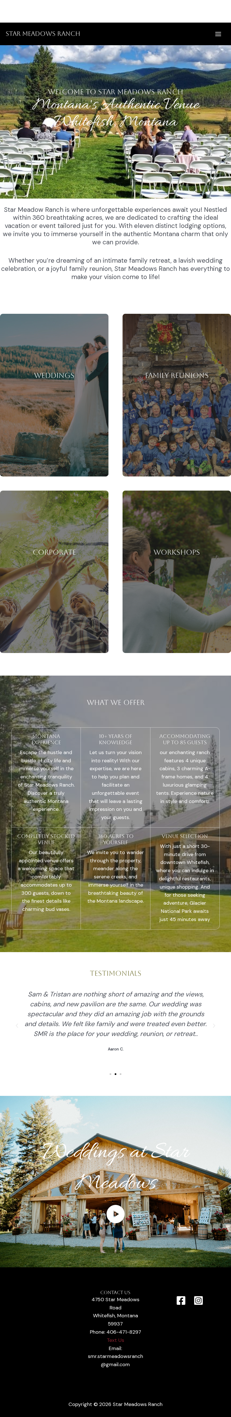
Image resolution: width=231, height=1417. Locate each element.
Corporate (54, 552)
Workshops (177, 552)
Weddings (54, 375)
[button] (17, 1026)
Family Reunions (177, 375)
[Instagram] (198, 1300)
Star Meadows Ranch (43, 33)
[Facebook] (181, 1300)
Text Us (115, 1340)
